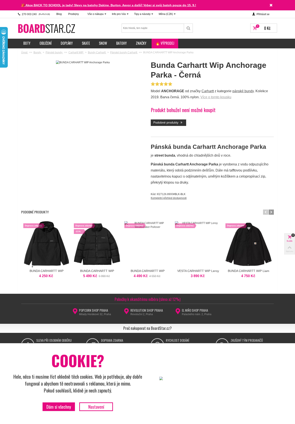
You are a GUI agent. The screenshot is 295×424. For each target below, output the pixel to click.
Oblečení (46, 43)
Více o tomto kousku (215, 97)
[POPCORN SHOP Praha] (75, 312)
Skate (86, 43)
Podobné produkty (166, 122)
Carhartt (207, 91)
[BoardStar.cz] (47, 28)
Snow (103, 43)
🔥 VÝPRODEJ (164, 43)
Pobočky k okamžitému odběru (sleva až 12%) (148, 299)
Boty (26, 43)
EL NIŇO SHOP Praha (195, 310)
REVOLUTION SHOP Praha (146, 310)
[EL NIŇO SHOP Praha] (178, 312)
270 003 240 (35, 14)
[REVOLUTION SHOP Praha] (126, 312)
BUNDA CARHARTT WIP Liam (248, 271)
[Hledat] (188, 28)
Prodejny (73, 14)
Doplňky (67, 43)
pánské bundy (243, 91)
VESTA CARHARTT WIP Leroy (198, 271)
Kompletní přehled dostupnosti (169, 198)
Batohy (121, 43)
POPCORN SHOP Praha (93, 310)
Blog (59, 14)
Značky (141, 43)
